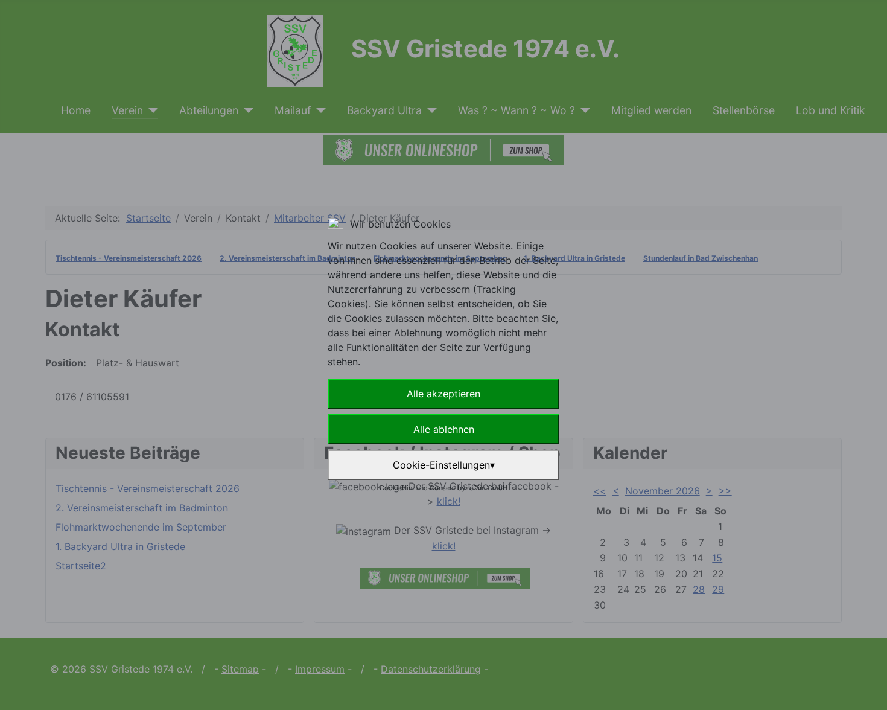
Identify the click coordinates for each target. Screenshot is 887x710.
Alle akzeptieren (443, 394)
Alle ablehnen (443, 429)
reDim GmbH (487, 488)
